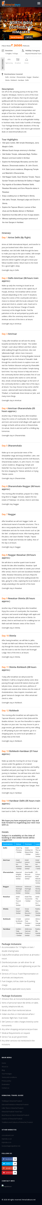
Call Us (29, 37)
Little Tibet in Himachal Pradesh (13, 1108)
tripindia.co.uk (7, 1139)
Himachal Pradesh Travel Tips (12, 1112)
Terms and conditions (9, 1077)
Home (4, 1063)
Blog (3, 1070)
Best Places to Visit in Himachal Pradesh (15, 1115)
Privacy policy (6, 1081)
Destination (6, 1084)
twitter (11, 1163)
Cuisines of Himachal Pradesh (12, 1119)
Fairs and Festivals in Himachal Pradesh (15, 1104)
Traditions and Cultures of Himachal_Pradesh (17, 1122)
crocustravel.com (8, 1135)
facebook (11, 1159)
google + (11, 1168)
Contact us (5, 1088)
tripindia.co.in (6, 1142)
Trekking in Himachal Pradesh (12, 1101)
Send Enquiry (16, 37)
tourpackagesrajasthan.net (11, 1146)
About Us (5, 1067)
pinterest (11, 1172)
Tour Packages (7, 1074)
